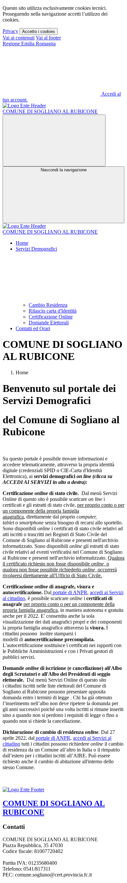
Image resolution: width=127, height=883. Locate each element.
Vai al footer (48, 37)
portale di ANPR (69, 592)
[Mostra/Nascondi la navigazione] (54, 140)
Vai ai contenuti (19, 37)
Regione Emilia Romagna (29, 43)
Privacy (10, 31)
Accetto (38, 31)
